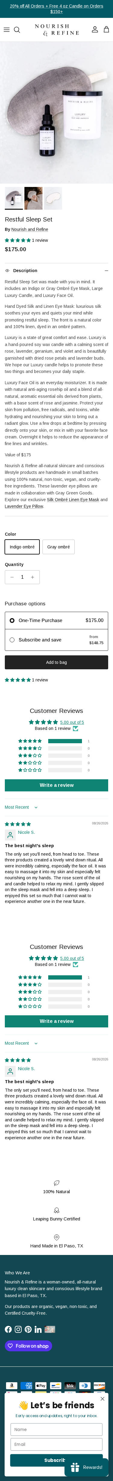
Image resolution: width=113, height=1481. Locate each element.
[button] (18, 240)
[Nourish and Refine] (56, 29)
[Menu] (6, 29)
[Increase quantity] (34, 577)
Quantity (14, 564)
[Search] (20, 29)
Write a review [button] (57, 785)
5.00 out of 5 (72, 722)
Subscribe (56, 1460)
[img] (18, 824)
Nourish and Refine (29, 229)
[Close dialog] (103, 1399)
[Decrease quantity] (10, 577)
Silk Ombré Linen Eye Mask (73, 499)
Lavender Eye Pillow (24, 506)
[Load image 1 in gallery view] (56, 113)
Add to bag (56, 662)
